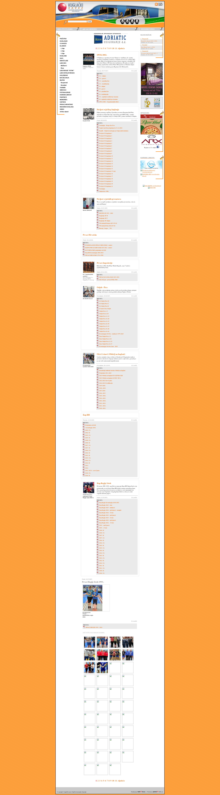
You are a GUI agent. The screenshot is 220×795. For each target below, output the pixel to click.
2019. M (87, 438)
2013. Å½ (101, 558)
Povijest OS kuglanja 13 (106, 164)
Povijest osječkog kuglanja (108, 109)
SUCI (61, 58)
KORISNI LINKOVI (65, 95)
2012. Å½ (101, 563)
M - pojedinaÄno (104, 91)
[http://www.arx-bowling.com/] (151, 145)
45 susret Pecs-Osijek (105, 309)
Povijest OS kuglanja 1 (105, 133)
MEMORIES (63, 99)
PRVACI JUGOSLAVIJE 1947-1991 (109, 277)
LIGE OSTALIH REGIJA (67, 73)
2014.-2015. (102, 398)
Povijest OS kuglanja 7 (105, 148)
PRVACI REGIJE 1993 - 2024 (94, 627)
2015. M (87, 455)
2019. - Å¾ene (103, 528)
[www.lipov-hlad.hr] (151, 134)
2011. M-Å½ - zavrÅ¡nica (92, 470)
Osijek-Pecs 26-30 (104, 324)
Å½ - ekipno (102, 76)
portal (155, 792)
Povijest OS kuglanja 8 (105, 151)
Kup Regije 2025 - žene (105, 505)
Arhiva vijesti (64, 112)
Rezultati (63, 85)
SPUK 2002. (102, 54)
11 (116, 48)
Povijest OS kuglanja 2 (105, 136)
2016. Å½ (88, 450)
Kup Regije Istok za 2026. (148, 47)
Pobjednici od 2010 (90, 425)
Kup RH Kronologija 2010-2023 (94, 253)
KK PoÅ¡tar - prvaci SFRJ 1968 (108, 280)
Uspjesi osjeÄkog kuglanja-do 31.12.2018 (110, 128)
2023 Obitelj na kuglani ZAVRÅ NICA (110, 378)
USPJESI (63, 102)
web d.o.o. (141, 792)
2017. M (87, 448)
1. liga (63, 48)
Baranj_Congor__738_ (105, 228)
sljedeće (121, 48)
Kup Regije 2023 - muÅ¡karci (107, 515)
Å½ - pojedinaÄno (104, 81)
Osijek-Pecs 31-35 (104, 326)
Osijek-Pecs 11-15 (104, 316)
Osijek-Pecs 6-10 (104, 314)
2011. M (101, 566)
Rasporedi (64, 83)
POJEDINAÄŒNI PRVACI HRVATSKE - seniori (98, 245)
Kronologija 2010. (90, 428)
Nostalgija (102, 189)
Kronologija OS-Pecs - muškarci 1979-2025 (111, 334)
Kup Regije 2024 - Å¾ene (106, 513)
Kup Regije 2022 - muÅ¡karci (107, 520)
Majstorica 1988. (104, 191)
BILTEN (62, 80)
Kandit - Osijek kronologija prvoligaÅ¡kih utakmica (113, 131)
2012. (86, 468)
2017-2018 (102, 391)
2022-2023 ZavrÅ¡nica (105, 381)
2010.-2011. (102, 408)
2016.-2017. (102, 393)
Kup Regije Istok (104, 483)
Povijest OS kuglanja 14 (106, 166)
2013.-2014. (102, 401)
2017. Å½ (88, 445)
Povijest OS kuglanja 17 (106, 176)
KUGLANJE (63, 41)
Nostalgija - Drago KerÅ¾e (107, 125)
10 (113, 48)
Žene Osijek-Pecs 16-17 (105, 344)
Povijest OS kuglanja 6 (105, 146)
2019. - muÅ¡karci (104, 525)
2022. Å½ (88, 430)
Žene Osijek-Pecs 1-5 (105, 336)
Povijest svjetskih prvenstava (109, 199)
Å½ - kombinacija (104, 84)
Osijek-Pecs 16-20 (104, 319)
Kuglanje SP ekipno (104, 221)
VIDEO (62, 109)
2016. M (87, 453)
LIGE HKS (63, 63)
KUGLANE (63, 56)
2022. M (87, 433)
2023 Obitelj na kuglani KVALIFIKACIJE (111, 375)
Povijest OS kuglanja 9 (105, 153)
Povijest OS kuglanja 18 (106, 179)
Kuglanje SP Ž (103, 218)
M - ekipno (102, 86)
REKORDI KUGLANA (67, 107)
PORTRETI (63, 97)
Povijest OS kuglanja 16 (106, 174)
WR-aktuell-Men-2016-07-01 (107, 226)
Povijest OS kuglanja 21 (106, 186)
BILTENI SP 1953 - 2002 (106, 213)
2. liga (63, 51)
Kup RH (86, 414)
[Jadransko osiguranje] (110, 46)
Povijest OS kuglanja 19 (106, 181)
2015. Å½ (101, 548)
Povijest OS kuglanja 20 (106, 184)
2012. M (101, 561)
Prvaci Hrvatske (90, 234)
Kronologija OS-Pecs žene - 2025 (108, 346)
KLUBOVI (63, 46)
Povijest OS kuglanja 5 (105, 143)
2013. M (101, 555)
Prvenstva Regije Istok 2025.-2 (149, 53)
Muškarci (64, 65)
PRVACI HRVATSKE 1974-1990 (94, 255)
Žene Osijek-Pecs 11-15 (105, 341)
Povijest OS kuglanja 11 (106, 158)
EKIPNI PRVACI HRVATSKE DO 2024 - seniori (98, 248)
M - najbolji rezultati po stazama (108, 99)
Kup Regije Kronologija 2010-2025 (109, 503)
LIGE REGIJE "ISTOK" (67, 70)
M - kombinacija (103, 94)
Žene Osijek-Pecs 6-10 (105, 339)
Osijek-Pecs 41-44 (104, 331)
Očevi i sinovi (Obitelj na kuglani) (111, 354)
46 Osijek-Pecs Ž (104, 304)
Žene (62, 68)
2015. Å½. (88, 458)
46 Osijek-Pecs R (104, 306)
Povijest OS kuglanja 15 (106, 169)
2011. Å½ (101, 568)
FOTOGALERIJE (65, 92)
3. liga (63, 53)
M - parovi (102, 89)
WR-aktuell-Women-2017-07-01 (108, 223)
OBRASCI (63, 90)
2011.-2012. (102, 406)
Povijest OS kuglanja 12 (106, 161)
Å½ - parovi (102, 78)
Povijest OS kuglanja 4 (105, 141)
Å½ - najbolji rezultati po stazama (108, 97)
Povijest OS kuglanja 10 (106, 156)
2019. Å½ (88, 435)
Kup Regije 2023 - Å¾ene (106, 518)
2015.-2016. (102, 396)
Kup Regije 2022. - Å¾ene (106, 523)
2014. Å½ (88, 460)
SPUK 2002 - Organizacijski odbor (109, 102)
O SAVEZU (63, 43)
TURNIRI (62, 87)
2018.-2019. (102, 388)
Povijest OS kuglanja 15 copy (107, 171)
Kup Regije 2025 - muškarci (107, 508)
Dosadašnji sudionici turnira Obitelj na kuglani (112, 370)
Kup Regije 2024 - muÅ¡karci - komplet (110, 510)
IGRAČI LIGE (64, 61)
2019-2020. (102, 386)
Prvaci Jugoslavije (104, 262)
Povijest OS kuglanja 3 (105, 138)
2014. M (87, 463)
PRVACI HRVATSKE (66, 104)
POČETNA (63, 39)
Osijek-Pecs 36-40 (104, 329)
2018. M (87, 443)
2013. (86, 465)
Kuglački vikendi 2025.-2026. (149, 41)
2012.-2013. (102, 403)
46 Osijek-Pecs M (104, 301)
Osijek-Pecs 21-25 (104, 321)
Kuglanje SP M (103, 216)
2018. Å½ (88, 440)
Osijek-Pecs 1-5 (103, 311)
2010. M (87, 475)
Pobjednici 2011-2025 (105, 373)
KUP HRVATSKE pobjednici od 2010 (95, 250)
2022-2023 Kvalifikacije (106, 383)
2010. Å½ (88, 473)
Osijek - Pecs (102, 287)
